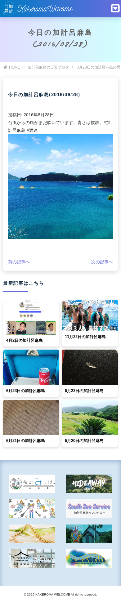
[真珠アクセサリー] (32, 534)
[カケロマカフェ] (32, 558)
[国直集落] (32, 508)
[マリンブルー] (89, 534)
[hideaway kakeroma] (89, 484)
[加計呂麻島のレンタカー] (89, 508)
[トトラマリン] (89, 558)
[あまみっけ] (32, 484)
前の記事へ (19, 261)
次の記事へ (102, 261)
